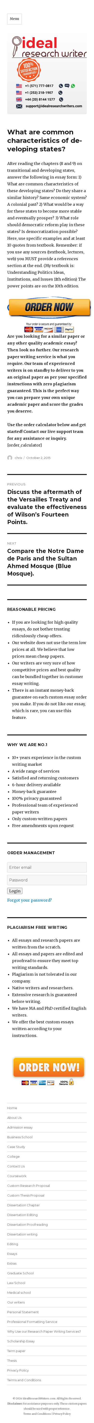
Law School (16, 1283)
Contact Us (16, 1166)
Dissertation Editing (22, 1215)
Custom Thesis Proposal (25, 1195)
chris (18, 458)
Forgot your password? (29, 900)
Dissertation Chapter (23, 1205)
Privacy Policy (18, 1370)
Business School (20, 1137)
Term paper (16, 1351)
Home (12, 1108)
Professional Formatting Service (32, 1322)
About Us (14, 1118)
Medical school (19, 1292)
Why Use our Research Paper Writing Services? (44, 1331)
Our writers (16, 1302)
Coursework (17, 1176)
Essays (12, 1254)
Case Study (16, 1147)
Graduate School (20, 1273)
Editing (12, 1244)
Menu (14, 19)
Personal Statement (23, 1312)
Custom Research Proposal (28, 1186)
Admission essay (20, 1127)
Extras (11, 1263)
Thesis (12, 1361)
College (13, 1156)
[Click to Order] (47, 314)
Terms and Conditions (24, 1380)
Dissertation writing (22, 1234)
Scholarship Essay (21, 1341)
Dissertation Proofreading (27, 1224)
